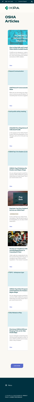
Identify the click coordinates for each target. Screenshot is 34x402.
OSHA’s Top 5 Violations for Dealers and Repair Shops (18, 169)
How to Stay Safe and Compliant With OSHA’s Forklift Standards (19, 48)
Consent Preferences (16, 397)
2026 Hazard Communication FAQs (19, 88)
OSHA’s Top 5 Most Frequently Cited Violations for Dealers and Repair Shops (19, 290)
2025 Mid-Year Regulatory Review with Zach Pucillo (20, 129)
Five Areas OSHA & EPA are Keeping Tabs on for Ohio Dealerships (18, 330)
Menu (10, 385)
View (10, 65)
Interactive (14, 214)
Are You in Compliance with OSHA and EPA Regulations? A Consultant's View (20, 250)
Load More (17, 366)
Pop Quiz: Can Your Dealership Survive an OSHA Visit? (19, 209)
